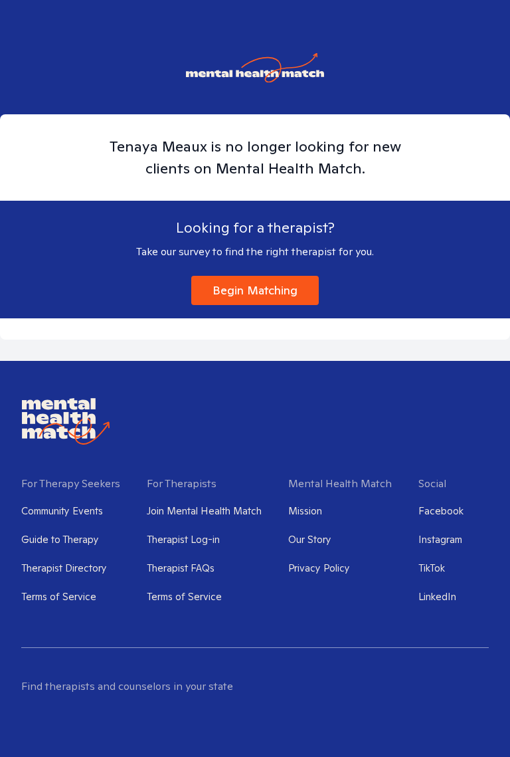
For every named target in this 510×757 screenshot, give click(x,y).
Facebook (441, 510)
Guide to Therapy (60, 539)
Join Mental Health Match (204, 510)
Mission (305, 510)
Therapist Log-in (183, 539)
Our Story (309, 539)
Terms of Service (58, 596)
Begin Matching (255, 290)
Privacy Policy (319, 568)
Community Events (62, 510)
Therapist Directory (64, 568)
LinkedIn (437, 596)
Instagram (440, 539)
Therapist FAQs (180, 568)
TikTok (431, 568)
